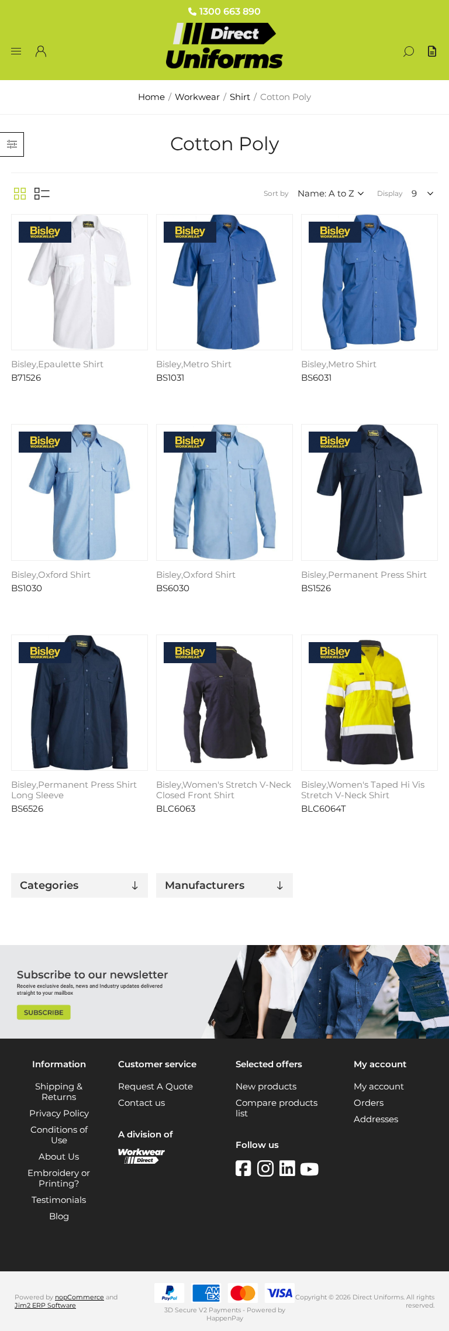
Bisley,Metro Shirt (194, 364)
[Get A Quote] (433, 51)
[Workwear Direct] (141, 1161)
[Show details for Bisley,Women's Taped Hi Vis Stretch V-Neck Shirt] (369, 702)
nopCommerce (79, 1297)
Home (151, 97)
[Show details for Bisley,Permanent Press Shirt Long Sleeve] (79, 702)
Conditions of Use (59, 1135)
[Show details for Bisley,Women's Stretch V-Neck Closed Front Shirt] (224, 702)
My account (379, 1086)
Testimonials (59, 1200)
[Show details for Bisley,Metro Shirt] (224, 282)
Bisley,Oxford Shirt (51, 575)
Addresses (376, 1119)
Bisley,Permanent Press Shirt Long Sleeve (74, 790)
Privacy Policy (59, 1113)
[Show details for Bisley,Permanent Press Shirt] (369, 492)
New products (266, 1086)
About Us (59, 1156)
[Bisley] (45, 233)
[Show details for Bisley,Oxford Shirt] (79, 492)
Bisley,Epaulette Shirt (57, 364)
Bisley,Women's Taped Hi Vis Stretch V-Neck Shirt (362, 790)
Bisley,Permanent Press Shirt (364, 575)
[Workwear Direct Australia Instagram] (268, 1168)
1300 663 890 (230, 11)
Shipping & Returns (58, 1091)
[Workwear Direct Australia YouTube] (309, 1168)
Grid (20, 193)
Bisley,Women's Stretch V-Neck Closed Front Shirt (223, 790)
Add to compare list (137, 226)
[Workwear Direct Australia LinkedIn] (289, 1168)
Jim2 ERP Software (45, 1305)
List (42, 193)
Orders (369, 1103)
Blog (59, 1216)
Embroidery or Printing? (58, 1178)
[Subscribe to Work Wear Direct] (224, 1035)
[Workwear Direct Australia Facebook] (246, 1168)
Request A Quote (155, 1086)
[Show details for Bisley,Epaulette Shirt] (79, 282)
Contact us (141, 1103)
